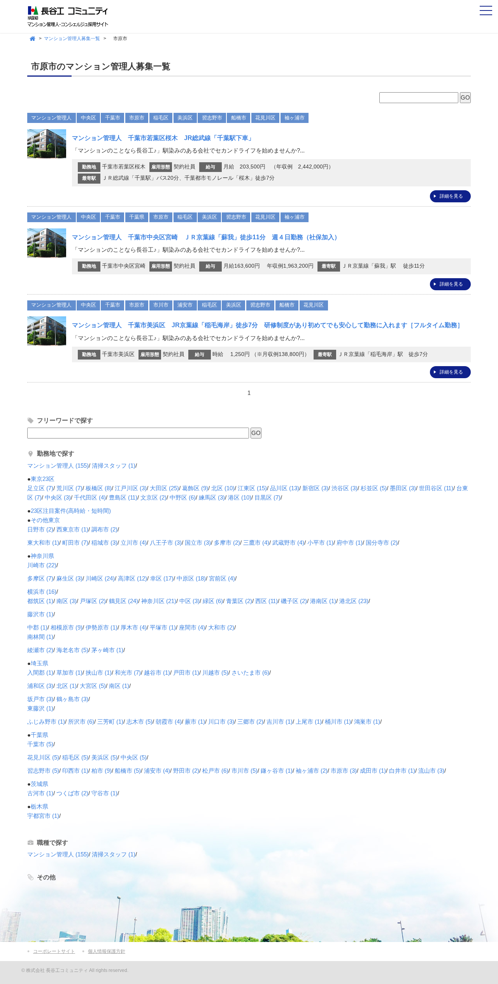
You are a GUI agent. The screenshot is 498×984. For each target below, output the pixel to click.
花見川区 (265, 118)
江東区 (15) (252, 488)
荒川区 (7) (69, 488)
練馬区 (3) (212, 497)
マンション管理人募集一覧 (72, 38)
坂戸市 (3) (40, 699)
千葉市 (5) (40, 744)
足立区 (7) (40, 488)
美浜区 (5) (104, 757)
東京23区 (42, 478)
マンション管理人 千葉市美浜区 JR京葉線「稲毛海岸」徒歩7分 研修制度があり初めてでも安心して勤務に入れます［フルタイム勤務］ (267, 325)
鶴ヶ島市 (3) (72, 699)
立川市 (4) (134, 542)
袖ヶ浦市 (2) (312, 770)
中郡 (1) (37, 627)
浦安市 (185, 305)
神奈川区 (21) (158, 601)
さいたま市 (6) (250, 672)
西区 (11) (266, 601)
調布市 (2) (104, 529)
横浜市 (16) (41, 591)
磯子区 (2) (294, 601)
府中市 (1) (350, 542)
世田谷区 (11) (436, 488)
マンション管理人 (51, 118)
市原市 (136, 118)
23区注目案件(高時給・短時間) (71, 510)
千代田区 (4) (90, 497)
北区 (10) (223, 488)
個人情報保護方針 (106, 951)
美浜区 (185, 118)
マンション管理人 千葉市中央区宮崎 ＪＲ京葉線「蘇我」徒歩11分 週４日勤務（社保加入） (206, 237)
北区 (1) (66, 685)
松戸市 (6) (215, 770)
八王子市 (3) (166, 542)
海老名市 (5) (72, 650)
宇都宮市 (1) (43, 815)
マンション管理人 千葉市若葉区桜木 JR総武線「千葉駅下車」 (163, 138)
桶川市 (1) (338, 721)
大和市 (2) (221, 627)
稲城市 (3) (104, 542)
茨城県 (39, 784)
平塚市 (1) (163, 627)
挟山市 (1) (99, 672)
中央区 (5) (134, 757)
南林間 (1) (40, 636)
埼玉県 (39, 663)
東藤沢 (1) (40, 708)
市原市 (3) (344, 770)
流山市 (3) (431, 770)
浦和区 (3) (40, 685)
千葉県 (136, 217)
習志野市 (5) (43, 770)
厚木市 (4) (134, 627)
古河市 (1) (40, 793)
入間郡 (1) (40, 672)
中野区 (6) (183, 497)
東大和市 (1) (43, 542)
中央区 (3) (58, 497)
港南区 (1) (323, 601)
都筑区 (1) (40, 601)
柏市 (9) (101, 770)
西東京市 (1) (72, 529)
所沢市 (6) (81, 721)
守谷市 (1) (104, 793)
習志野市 (212, 118)
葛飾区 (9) (195, 488)
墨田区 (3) (403, 488)
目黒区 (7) (267, 497)
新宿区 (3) (315, 488)
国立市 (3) (198, 542)
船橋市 (238, 118)
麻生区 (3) (69, 578)
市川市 (160, 305)
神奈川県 (42, 556)
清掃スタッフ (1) (113, 465)
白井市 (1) (402, 770)
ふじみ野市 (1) (46, 721)
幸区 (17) (162, 578)
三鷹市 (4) (256, 542)
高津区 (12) (132, 578)
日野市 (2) (40, 529)
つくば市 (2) (72, 793)
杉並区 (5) (374, 488)
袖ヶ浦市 (294, 118)
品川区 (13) (284, 488)
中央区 (88, 118)
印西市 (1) (75, 770)
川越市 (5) (215, 672)
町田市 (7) (75, 542)
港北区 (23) (353, 601)
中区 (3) (189, 601)
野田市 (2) (186, 770)
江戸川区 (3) (131, 488)
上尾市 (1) (309, 721)
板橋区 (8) (99, 488)
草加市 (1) (69, 672)
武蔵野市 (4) (288, 542)
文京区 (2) (153, 497)
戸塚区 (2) (93, 601)
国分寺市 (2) (382, 542)
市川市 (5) (244, 770)
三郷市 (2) (250, 721)
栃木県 (39, 806)
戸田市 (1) (186, 672)
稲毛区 (160, 118)
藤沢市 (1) (40, 614)
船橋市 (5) (128, 770)
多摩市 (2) (227, 542)
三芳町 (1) (110, 721)
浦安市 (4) (157, 770)
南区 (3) (66, 601)
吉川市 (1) (280, 721)
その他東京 (45, 520)
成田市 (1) (373, 770)
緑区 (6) (213, 601)
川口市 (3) (221, 721)
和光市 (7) (128, 672)
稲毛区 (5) (75, 757)
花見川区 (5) (43, 757)
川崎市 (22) (41, 565)
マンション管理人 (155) (58, 465)
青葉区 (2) (239, 601)
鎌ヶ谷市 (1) (277, 770)
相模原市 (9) (66, 627)
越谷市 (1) (157, 672)
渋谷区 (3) (344, 488)
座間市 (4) (192, 627)
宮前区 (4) (222, 578)
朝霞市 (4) (169, 721)
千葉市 (112, 118)
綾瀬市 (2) (40, 650)
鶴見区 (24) (123, 601)
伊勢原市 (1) (101, 627)
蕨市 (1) (195, 721)
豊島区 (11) (123, 497)
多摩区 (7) (40, 578)
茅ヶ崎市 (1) (107, 650)
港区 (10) (239, 497)
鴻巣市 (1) (367, 721)
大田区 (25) (164, 488)
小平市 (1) (320, 542)
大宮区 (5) (93, 685)
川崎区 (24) (100, 578)
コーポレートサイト (54, 951)
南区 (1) (119, 685)
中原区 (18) (191, 578)
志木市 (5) (139, 721)
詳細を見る (451, 196)
